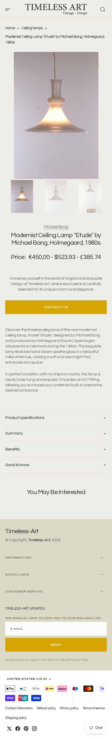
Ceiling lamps (32, 28)
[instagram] (34, 728)
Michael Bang (56, 227)
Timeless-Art (39, 540)
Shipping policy (16, 718)
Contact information (19, 708)
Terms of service (93, 708)
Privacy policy (69, 708)
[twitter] (9, 728)
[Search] (102, 9)
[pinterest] (26, 728)
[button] (9, 9)
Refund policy (46, 708)
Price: (18, 257)
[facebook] (18, 728)
